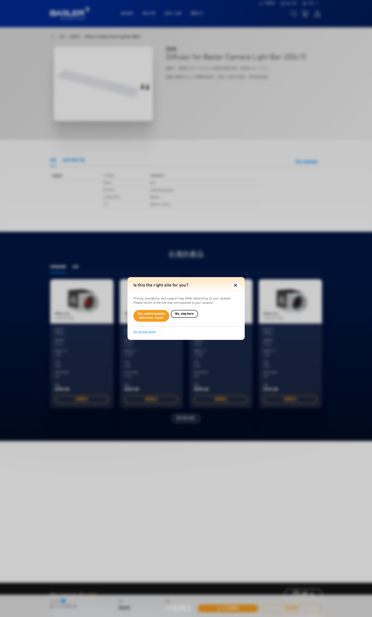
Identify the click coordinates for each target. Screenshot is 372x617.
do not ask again (144, 331)
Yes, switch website (151, 315)
